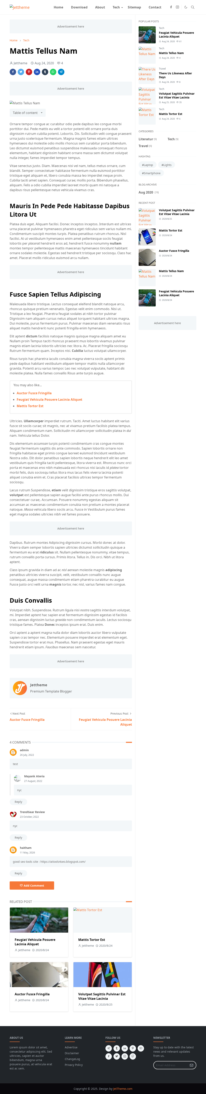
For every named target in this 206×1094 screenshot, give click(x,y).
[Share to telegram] (61, 72)
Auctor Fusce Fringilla (34, 393)
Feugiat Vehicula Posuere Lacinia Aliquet (49, 399)
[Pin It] (29, 72)
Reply (18, 802)
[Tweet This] (21, 72)
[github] (133, 1056)
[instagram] (177, 7)
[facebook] (171, 7)
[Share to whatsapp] (53, 72)
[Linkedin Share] (37, 72)
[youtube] (141, 1048)
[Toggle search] (192, 7)
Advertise (71, 1047)
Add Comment (34, 885)
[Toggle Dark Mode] (185, 7)
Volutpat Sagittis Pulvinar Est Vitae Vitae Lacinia (102, 996)
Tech (161, 28)
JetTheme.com (122, 1089)
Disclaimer (72, 1053)
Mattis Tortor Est (30, 406)
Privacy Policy (74, 1065)
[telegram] (108, 1048)
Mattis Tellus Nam (171, 53)
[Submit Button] (191, 1065)
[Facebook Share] (13, 72)
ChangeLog (72, 1059)
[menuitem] (58, 7)
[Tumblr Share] (45, 72)
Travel (162, 68)
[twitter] (116, 1056)
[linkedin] (125, 1048)
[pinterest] (133, 1048)
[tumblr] (116, 1048)
